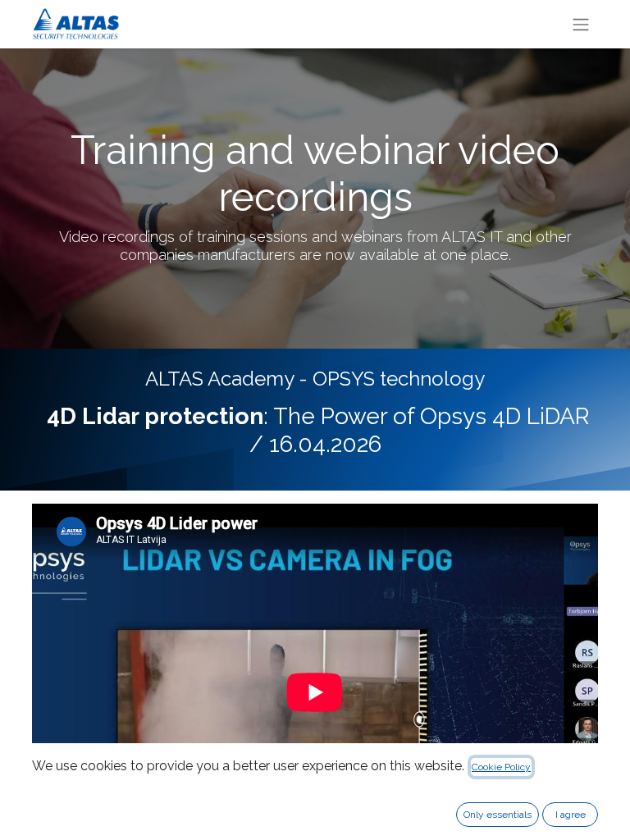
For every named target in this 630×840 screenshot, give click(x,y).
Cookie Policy (501, 767)
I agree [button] (570, 814)
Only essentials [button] (497, 814)
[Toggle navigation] (581, 24)
